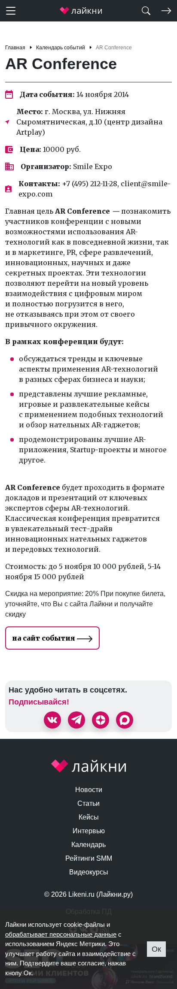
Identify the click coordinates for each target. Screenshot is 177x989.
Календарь (88, 844)
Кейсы (89, 817)
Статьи (88, 803)
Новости (88, 789)
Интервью (89, 831)
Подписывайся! (39, 702)
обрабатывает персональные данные (60, 934)
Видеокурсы (88, 872)
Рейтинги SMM (88, 858)
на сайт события (44, 638)
